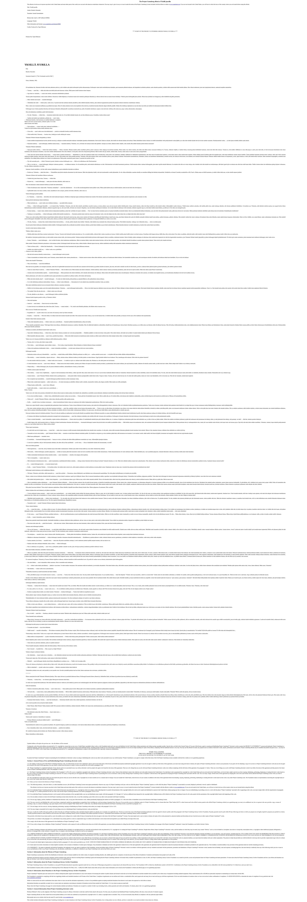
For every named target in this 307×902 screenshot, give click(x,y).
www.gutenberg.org (175, 4)
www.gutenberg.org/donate (34, 877)
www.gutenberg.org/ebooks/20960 (52, 24)
